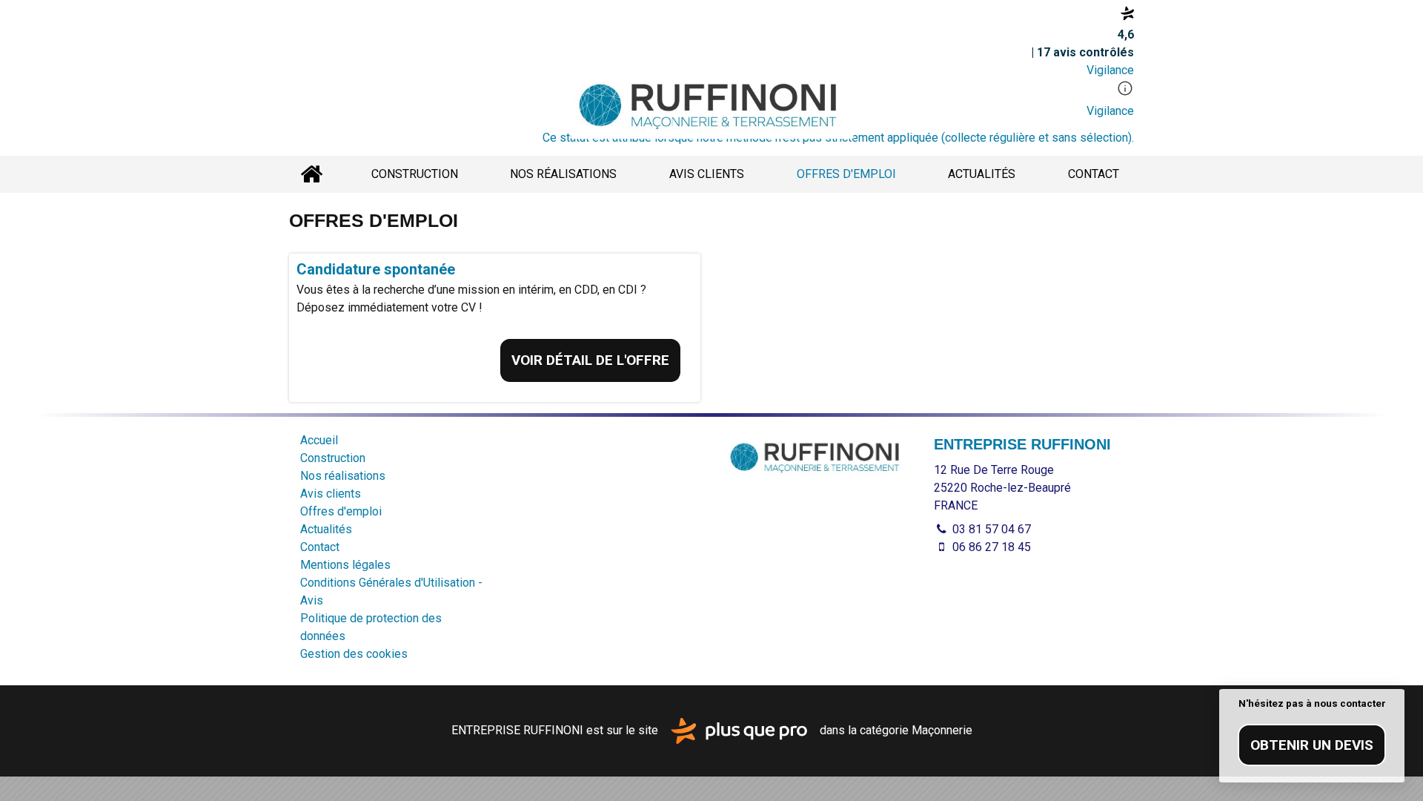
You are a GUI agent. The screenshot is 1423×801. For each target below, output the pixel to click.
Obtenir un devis (1311, 745)
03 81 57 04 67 (990, 529)
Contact (1093, 174)
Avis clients (706, 174)
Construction (414, 174)
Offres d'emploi (846, 174)
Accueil (311, 174)
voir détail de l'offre (590, 360)
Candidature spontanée (375, 269)
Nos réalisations (563, 174)
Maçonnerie (942, 730)
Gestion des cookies (354, 654)
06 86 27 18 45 (990, 547)
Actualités (981, 174)
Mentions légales (345, 565)
